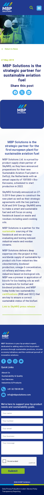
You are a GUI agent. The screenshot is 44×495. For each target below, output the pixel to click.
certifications (9, 294)
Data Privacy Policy (9, 489)
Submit (13, 471)
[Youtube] (21, 361)
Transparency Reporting (11, 491)
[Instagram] (15, 361)
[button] (39, 8)
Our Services (7, 379)
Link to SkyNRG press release (18, 306)
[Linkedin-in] (9, 361)
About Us (6, 373)
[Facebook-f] (3, 361)
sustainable (8, 231)
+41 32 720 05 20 (15, 389)
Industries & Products (12, 383)
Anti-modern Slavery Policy (27, 489)
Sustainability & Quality (12, 376)
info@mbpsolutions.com (19, 394)
